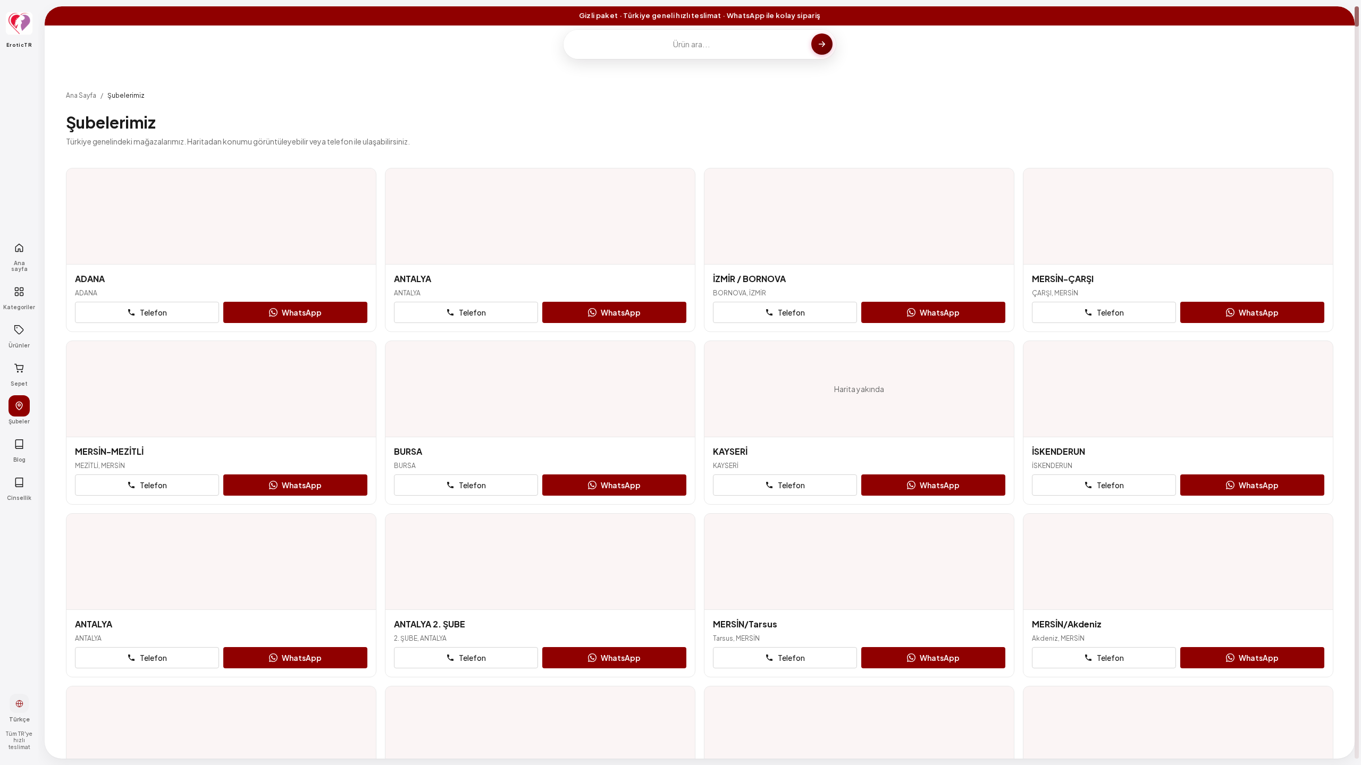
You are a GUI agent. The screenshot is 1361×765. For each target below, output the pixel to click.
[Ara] (822, 44)
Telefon (153, 312)
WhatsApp (302, 312)
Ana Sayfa (81, 95)
